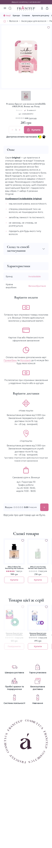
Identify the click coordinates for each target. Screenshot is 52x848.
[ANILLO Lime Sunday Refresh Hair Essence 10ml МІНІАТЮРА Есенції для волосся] (38, 551)
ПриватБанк (10, 360)
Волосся (13, 21)
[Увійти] (42, 8)
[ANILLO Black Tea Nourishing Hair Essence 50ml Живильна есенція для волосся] (14, 551)
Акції (8, 15)
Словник (26, 15)
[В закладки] (48, 27)
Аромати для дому (40, 15)
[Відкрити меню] (4, 8)
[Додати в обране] (22, 540)
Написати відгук (44, 507)
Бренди (16, 15)
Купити (35, 129)
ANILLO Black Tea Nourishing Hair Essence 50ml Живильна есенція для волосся (14, 567)
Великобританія (37, 286)
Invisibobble (34, 276)
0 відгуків (33, 118)
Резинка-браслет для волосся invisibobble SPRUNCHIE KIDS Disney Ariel (14, 634)
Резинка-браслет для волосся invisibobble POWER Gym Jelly (37, 634)
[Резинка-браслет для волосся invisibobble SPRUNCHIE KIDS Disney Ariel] (14, 618)
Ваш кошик (47, 8)
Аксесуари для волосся (33, 21)
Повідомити (14, 646)
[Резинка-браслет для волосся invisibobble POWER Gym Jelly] (38, 618)
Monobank (25, 360)
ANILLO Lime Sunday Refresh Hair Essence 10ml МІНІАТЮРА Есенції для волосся (38, 567)
